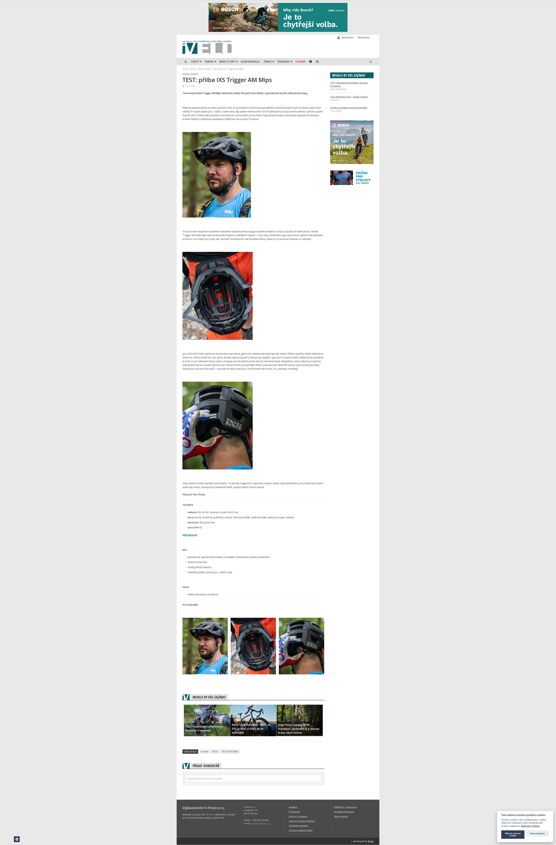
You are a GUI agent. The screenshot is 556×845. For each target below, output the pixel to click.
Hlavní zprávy (204, 68)
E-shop (300, 61)
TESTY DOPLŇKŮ (229, 751)
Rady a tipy (227, 61)
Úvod (184, 68)
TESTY (195, 61)
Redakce (293, 807)
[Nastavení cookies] (17, 839)
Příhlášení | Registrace (345, 807)
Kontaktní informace (344, 811)
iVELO (207, 48)
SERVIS (209, 61)
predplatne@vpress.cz (260, 823)
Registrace (348, 37)
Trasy (267, 61)
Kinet (371, 841)
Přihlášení (363, 37)
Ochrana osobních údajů (300, 830)
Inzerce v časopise (298, 816)
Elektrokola (250, 61)
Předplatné (294, 811)
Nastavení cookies (530, 826)
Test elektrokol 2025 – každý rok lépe (349, 96)
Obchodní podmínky (298, 825)
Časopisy (283, 61)
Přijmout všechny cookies (513, 834)
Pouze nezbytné (537, 833)
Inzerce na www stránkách (302, 821)
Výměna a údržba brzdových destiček (348, 107)
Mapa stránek (341, 816)
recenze (204, 751)
